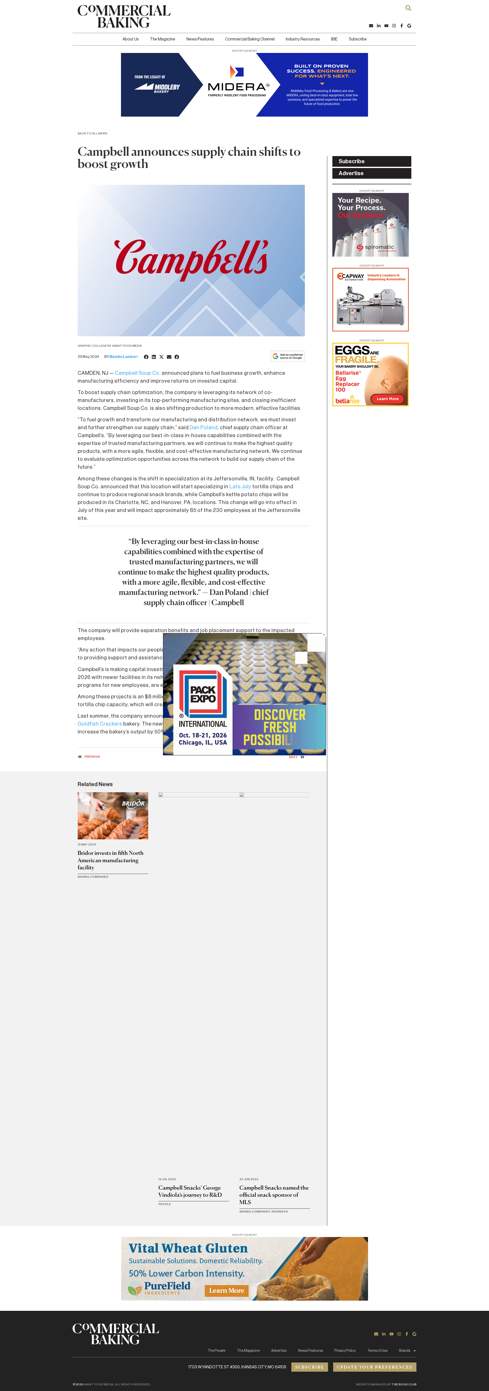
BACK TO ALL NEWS (92, 133)
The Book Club (404, 1384)
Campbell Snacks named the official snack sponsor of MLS (274, 1194)
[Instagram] (394, 26)
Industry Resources (303, 39)
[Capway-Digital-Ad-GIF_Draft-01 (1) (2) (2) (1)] (370, 329)
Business (280, 1211)
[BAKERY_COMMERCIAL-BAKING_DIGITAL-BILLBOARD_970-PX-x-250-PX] (244, 115)
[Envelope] (371, 26)
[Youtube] (386, 26)
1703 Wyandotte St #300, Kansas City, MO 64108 (237, 1367)
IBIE (334, 39)
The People (216, 1351)
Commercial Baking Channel (250, 39)
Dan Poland (204, 427)
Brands (404, 1351)
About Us (131, 39)
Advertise (279, 1351)
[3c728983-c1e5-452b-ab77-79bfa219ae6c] (370, 255)
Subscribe (358, 39)
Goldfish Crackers (100, 724)
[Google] (409, 26)
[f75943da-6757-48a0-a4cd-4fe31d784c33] (244, 1299)
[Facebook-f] (402, 26)
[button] (146, 356)
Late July (240, 486)
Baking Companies (93, 876)
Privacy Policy (345, 1351)
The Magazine (162, 39)
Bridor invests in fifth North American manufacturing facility (111, 860)
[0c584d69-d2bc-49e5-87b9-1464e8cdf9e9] (244, 753)
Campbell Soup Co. (138, 373)
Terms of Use (377, 1351)
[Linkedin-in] (379, 26)
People (164, 1204)
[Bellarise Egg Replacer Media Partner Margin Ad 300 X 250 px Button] (370, 404)
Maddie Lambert (124, 357)
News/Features (200, 39)
